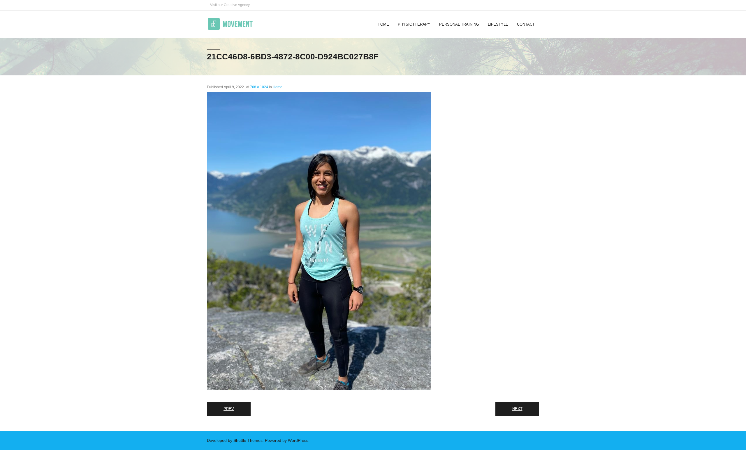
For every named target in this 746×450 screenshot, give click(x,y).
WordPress (298, 440)
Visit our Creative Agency (230, 5)
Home (277, 87)
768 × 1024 (259, 87)
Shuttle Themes (248, 440)
